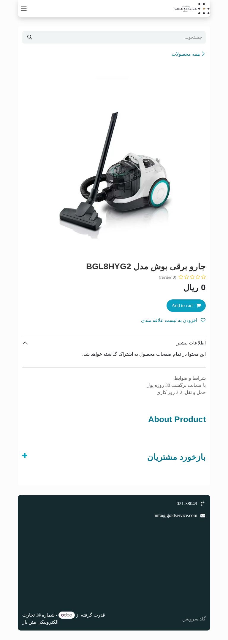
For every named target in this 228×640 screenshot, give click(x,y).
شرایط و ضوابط (190, 378)
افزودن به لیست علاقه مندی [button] (169, 320)
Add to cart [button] (183, 305)
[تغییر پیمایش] (24, 8)
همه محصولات (186, 54)
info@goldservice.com (176, 515)
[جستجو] (29, 37)
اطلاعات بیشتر (191, 342)
